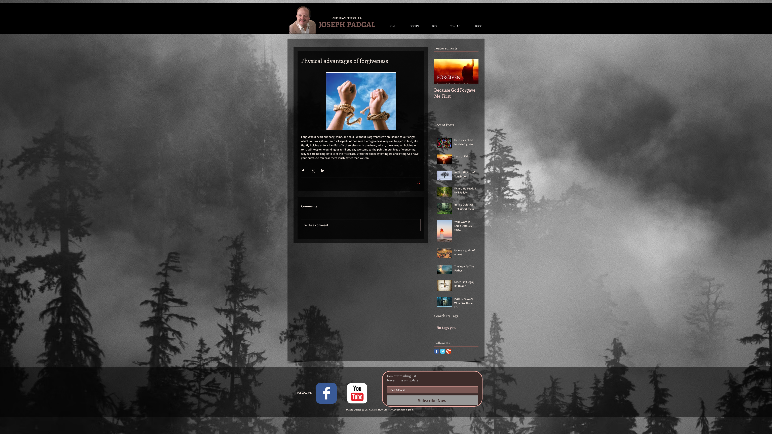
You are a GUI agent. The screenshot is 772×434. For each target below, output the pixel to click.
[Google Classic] (448, 351)
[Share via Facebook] (303, 171)
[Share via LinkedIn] (323, 171)
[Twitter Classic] (442, 351)
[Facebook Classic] (436, 351)
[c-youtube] (357, 393)
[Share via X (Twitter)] (313, 171)
